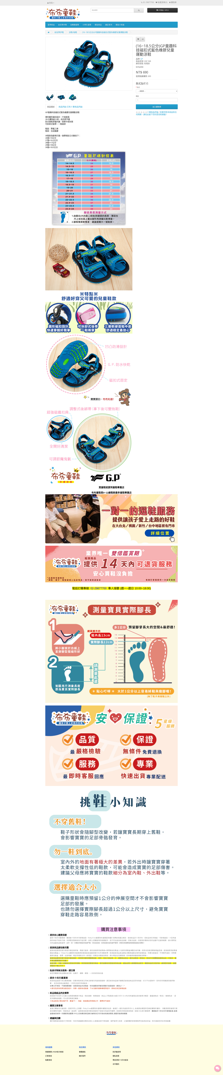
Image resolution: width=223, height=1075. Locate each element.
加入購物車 (156, 107)
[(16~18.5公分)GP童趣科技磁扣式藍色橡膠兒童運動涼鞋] (88, 63)
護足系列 (108, 25)
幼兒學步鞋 (62, 25)
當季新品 (51, 25)
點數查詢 (48, 1060)
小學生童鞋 (87, 25)
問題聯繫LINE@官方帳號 (54, 1052)
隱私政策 (116, 1056)
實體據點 (82, 1052)
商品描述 (51, 106)
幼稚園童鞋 (74, 25)
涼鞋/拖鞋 (73, 32)
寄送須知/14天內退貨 (120, 1060)
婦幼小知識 (120, 25)
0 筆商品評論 (153, 112)
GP (141, 59)
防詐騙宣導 (117, 1052)
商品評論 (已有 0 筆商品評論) (71, 106)
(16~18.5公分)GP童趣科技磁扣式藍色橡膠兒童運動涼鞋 (105, 32)
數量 (137, 96)
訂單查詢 (48, 1056)
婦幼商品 (98, 25)
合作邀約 (116, 1064)
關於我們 (82, 1056)
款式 (138, 87)
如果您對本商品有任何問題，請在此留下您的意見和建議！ (156, 113)
